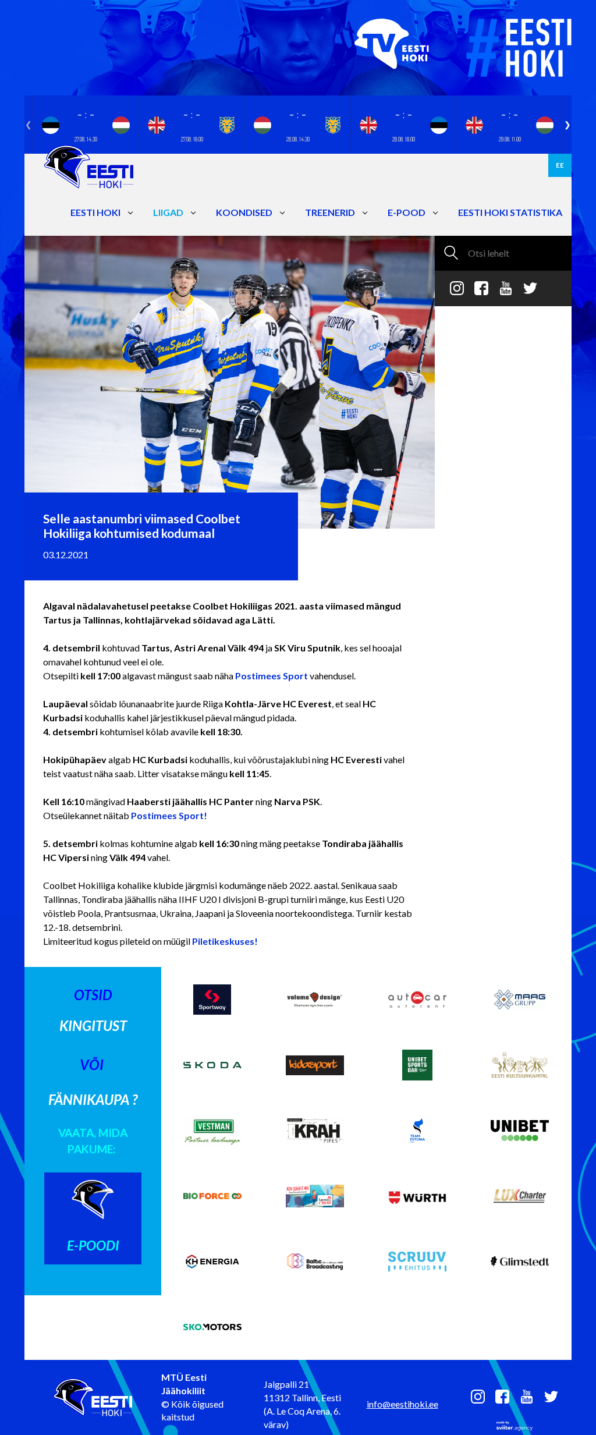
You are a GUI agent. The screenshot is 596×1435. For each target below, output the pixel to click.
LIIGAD (168, 212)
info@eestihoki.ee (402, 1403)
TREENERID (330, 212)
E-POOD (406, 212)
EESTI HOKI (95, 212)
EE (560, 165)
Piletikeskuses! (225, 941)
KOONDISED (244, 212)
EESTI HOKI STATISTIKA (510, 212)
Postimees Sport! (169, 815)
